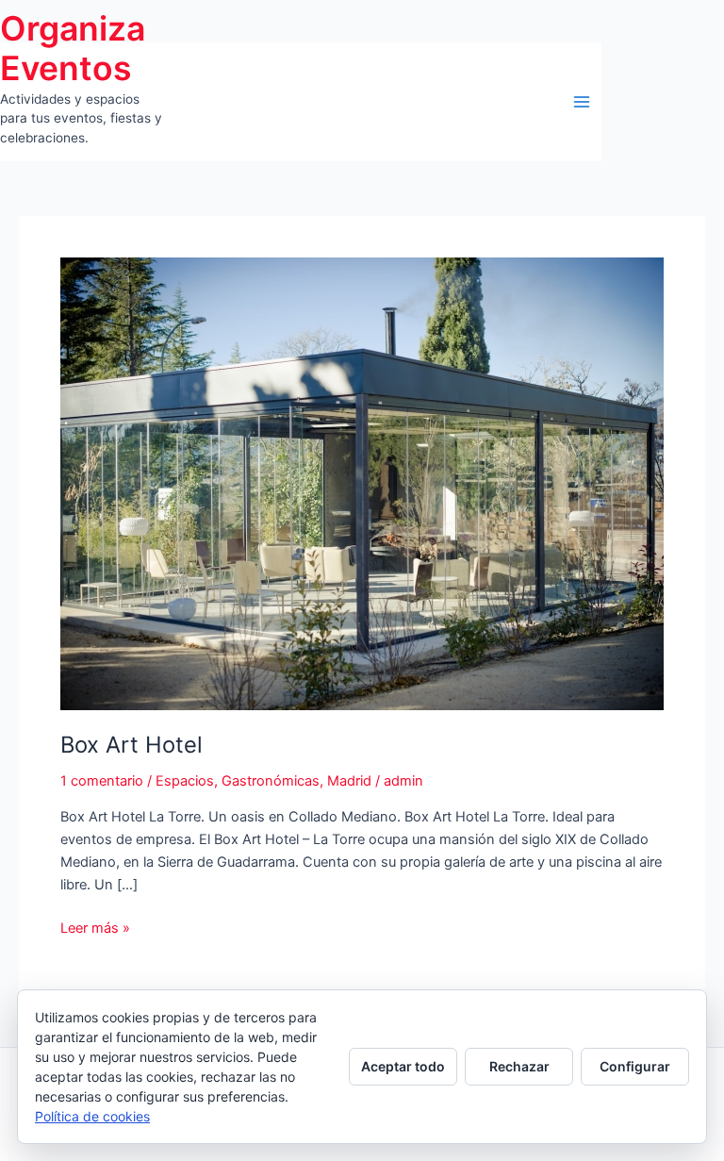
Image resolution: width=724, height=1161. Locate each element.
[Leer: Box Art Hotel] (362, 482)
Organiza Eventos (72, 49)
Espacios (185, 780)
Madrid (349, 780)
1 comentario (101, 780)
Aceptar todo (403, 1066)
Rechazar (519, 1066)
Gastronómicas (271, 780)
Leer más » (95, 929)
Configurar (635, 1066)
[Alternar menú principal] (581, 102)
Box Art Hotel (131, 744)
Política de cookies (92, 1116)
